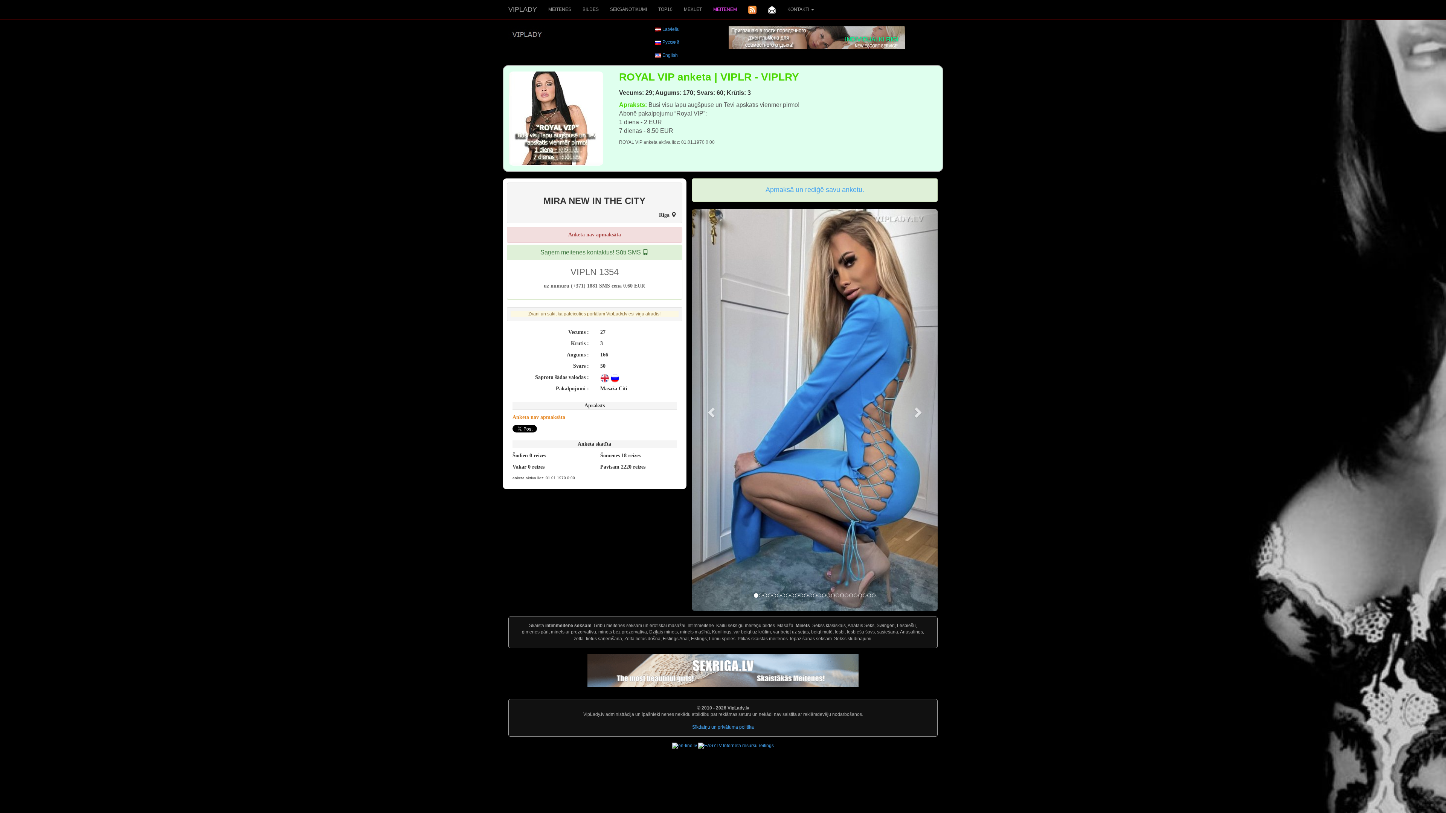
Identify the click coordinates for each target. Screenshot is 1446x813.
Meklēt (693, 9)
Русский (670, 42)
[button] (710, 410)
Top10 (665, 9)
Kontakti (798, 9)
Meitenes (559, 9)
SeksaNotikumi (628, 9)
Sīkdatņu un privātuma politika (723, 727)
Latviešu (671, 29)
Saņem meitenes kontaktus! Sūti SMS (591, 252)
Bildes (591, 9)
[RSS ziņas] (752, 10)
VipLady (522, 9)
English (670, 55)
